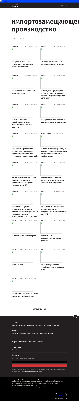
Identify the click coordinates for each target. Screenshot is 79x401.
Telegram (14, 342)
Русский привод (17, 265)
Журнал (56, 325)
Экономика (30, 325)
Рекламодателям (25, 334)
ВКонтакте (40, 342)
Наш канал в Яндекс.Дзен (27, 342)
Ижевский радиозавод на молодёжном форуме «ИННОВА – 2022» (52, 267)
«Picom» (64, 398)
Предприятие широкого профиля (24, 236)
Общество (39, 325)
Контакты (15, 334)
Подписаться (39, 366)
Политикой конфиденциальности (32, 371)
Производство (45, 133)
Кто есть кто (48, 325)
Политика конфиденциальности (42, 334)
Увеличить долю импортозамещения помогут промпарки (51, 238)
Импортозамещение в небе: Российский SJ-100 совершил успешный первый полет (22, 64)
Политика (22, 325)
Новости (15, 46)
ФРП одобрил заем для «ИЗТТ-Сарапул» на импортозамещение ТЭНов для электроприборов (52, 180)
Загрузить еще (39, 309)
